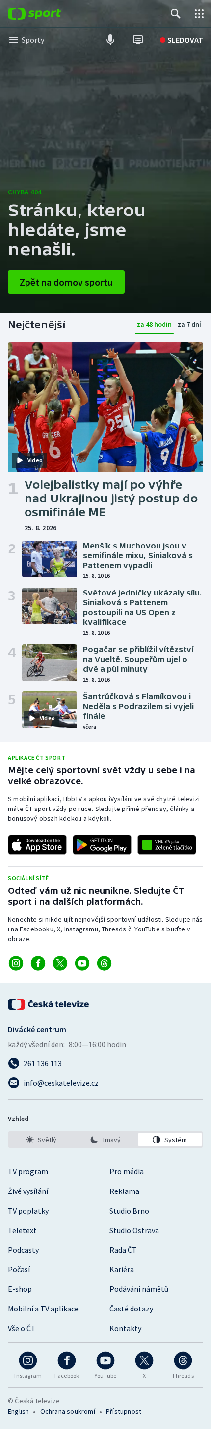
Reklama (124, 1191)
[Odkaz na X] (60, 963)
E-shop (20, 1289)
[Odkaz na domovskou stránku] (49, 14)
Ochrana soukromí (67, 1411)
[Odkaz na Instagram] (16, 963)
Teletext (22, 1230)
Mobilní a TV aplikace (43, 1308)
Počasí (19, 1269)
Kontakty (125, 1328)
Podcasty (23, 1250)
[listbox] (105, 1139)
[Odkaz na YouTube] (82, 963)
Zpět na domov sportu (66, 282)
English (18, 1411)
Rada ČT (123, 1250)
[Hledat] (175, 13)
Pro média (126, 1171)
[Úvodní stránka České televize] (49, 1004)
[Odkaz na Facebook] (38, 963)
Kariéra (121, 1269)
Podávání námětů (138, 1289)
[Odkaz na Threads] (104, 963)
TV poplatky (28, 1210)
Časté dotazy (131, 1308)
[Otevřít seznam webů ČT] (199, 13)
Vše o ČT (22, 1328)
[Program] (138, 39)
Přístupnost (123, 1411)
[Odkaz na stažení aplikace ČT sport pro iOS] (37, 845)
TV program (28, 1171)
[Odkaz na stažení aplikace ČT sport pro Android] (102, 845)
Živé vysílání (28, 1191)
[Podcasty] (110, 39)
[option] (41, 1139)
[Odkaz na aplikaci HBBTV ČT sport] (166, 845)
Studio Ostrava (134, 1230)
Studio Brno (129, 1210)
